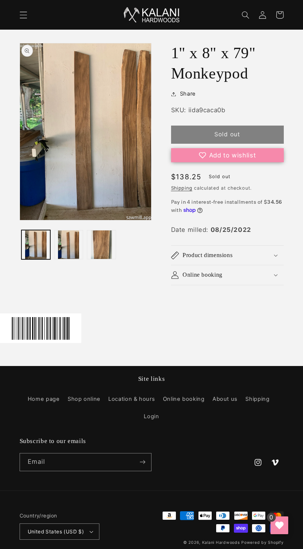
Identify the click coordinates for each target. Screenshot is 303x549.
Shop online (84, 399)
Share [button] (188, 93)
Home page (44, 399)
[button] (23, 14)
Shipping (182, 188)
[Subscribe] (142, 462)
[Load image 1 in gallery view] (35, 244)
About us (225, 399)
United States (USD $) (56, 532)
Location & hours (131, 399)
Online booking (184, 399)
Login (151, 416)
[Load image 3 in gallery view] (101, 244)
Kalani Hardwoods (221, 542)
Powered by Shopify (262, 542)
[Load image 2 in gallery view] (68, 244)
